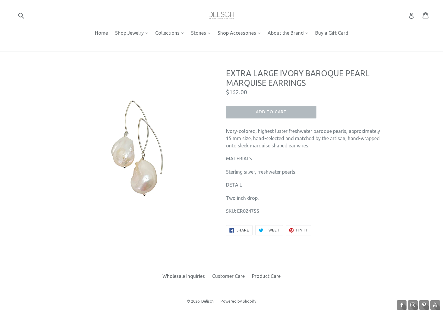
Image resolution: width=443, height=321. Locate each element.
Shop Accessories (240, 33)
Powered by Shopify (238, 301)
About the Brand (289, 33)
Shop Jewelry (133, 33)
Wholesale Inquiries (183, 276)
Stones (202, 33)
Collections (171, 33)
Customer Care (228, 276)
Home (101, 33)
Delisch (208, 301)
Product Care (266, 276)
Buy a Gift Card (331, 33)
